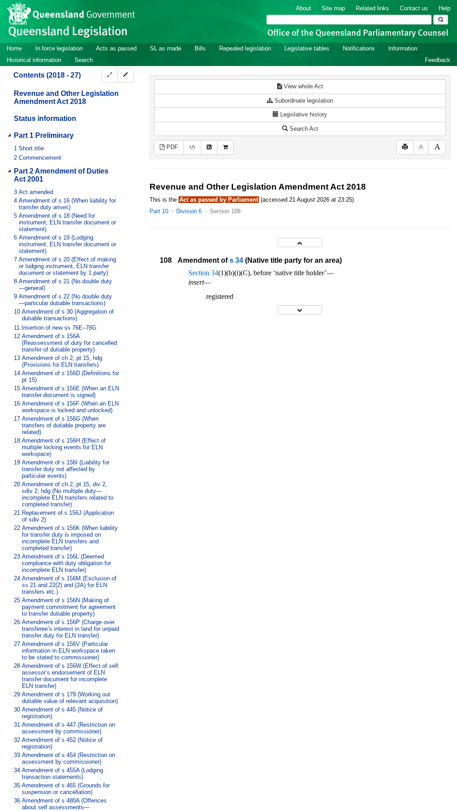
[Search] (440, 20)
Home (14, 48)
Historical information (34, 60)
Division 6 (189, 211)
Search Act (303, 128)
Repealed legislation (245, 48)
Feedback (437, 60)
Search (84, 60)
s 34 (236, 260)
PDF (171, 147)
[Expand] (109, 75)
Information (402, 48)
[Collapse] (125, 75)
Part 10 (159, 211)
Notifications (359, 48)
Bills (200, 48)
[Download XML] (192, 147)
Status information (45, 118)
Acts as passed (116, 48)
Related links (372, 8)
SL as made (165, 48)
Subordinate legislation (303, 100)
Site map (333, 8)
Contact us (414, 8)
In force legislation (59, 48)
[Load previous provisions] (300, 242)
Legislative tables (306, 48)
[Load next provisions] (300, 309)
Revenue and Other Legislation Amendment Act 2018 (66, 97)
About (303, 8)
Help (444, 8)
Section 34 (203, 273)
